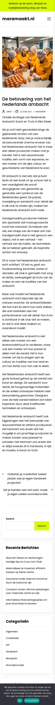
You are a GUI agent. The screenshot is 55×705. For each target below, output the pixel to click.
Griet (9, 112)
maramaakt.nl (18, 18)
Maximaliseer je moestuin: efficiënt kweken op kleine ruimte (25, 570)
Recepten (11, 658)
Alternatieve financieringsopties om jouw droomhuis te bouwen (26, 601)
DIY (8, 645)
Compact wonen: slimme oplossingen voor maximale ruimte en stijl (27, 591)
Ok (19, 700)
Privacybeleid (32, 700)
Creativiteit (12, 638)
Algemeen (12, 631)
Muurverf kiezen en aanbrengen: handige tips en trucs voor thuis (24, 559)
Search (10, 518)
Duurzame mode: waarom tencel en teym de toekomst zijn (26, 580)
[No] (51, 694)
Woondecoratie (15, 665)
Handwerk (40, 112)
